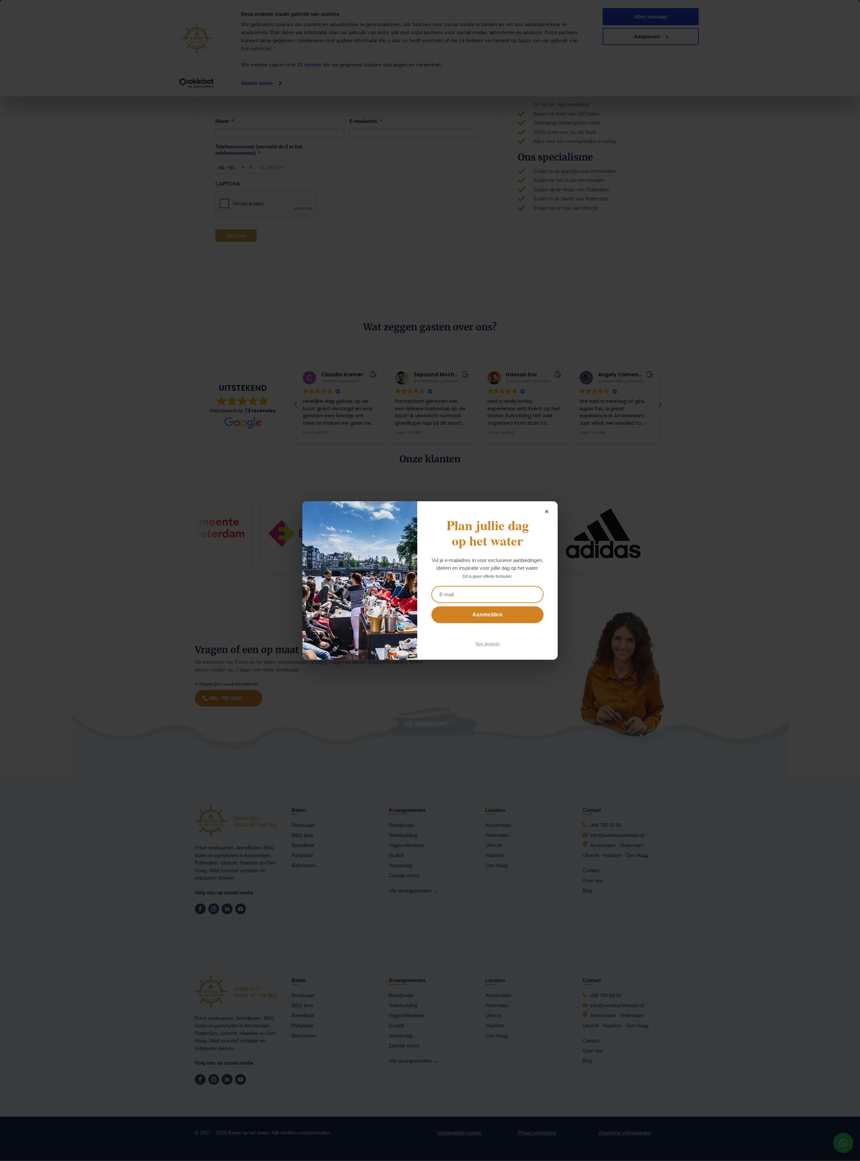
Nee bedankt (487, 643)
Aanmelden (487, 614)
